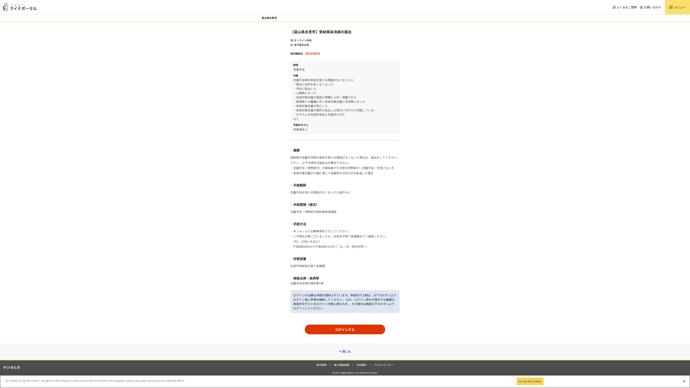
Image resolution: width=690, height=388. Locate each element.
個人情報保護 (341, 365)
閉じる (346, 351)
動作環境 (321, 365)
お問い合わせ (652, 7)
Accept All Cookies (530, 381)
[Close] (684, 381)
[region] (345, 381)
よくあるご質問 (627, 7)
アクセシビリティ (384, 365)
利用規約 (361, 365)
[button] (677, 7)
